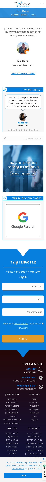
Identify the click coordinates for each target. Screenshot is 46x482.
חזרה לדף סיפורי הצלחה (23, 73)
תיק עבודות (34, 412)
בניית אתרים (34, 402)
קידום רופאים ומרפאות (12, 419)
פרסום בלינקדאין (11, 412)
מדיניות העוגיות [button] (18, 468)
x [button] (44, 458)
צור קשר (34, 419)
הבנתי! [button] (23, 475)
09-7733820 (30, 372)
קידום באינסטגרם (12, 409)
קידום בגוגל (34, 406)
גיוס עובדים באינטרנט (11, 423)
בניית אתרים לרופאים (34, 446)
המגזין (34, 416)
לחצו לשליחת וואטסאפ (26, 388)
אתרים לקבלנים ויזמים (34, 450)
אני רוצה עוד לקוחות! (23, 173)
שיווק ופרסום (34, 409)
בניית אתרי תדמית (34, 433)
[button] (9, 2)
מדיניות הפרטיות (21, 323)
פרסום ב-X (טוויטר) (11, 406)
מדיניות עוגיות (11, 450)
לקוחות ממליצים (12, 433)
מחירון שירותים (12, 440)
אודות (34, 399)
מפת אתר (12, 453)
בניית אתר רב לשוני (34, 440)
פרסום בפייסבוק (12, 402)
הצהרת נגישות (12, 446)
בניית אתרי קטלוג (34, 436)
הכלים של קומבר (11, 436)
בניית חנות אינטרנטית (34, 443)
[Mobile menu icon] (41, 4)
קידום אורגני (12, 416)
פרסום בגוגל (12, 399)
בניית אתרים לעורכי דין (34, 453)
